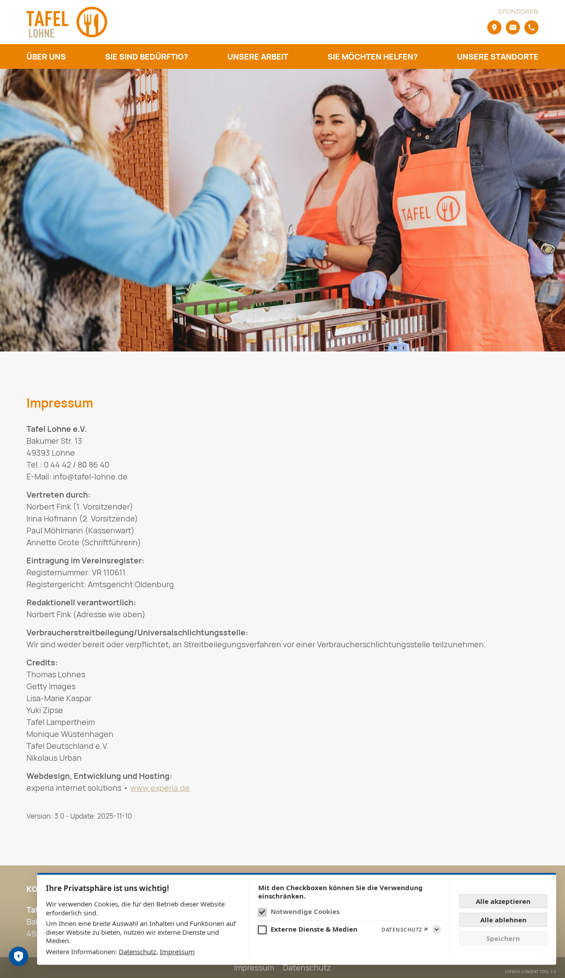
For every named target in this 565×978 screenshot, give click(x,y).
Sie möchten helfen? (373, 56)
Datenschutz (137, 951)
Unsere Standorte (498, 56)
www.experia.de (160, 787)
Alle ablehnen (503, 919)
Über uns (46, 56)
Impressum (177, 951)
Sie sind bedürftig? (146, 56)
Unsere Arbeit (257, 56)
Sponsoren (518, 11)
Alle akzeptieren (503, 901)
